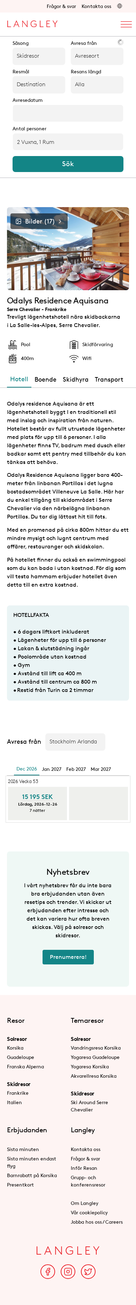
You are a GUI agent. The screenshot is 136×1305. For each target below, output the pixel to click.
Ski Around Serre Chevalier (89, 1105)
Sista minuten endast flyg (31, 1162)
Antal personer (29, 128)
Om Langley (84, 1203)
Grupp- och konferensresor (88, 1181)
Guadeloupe (20, 1057)
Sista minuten (23, 1149)
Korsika (15, 1048)
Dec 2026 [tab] (26, 769)
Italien (14, 1102)
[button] (119, 6)
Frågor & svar (61, 6)
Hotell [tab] (19, 379)
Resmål (21, 71)
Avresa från (84, 43)
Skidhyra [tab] (76, 379)
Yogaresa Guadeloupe (95, 1057)
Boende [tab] (45, 379)
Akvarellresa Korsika (93, 1076)
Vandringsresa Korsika (96, 1048)
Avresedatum (28, 100)
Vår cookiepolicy (89, 1212)
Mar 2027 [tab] (101, 769)
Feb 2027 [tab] (76, 769)
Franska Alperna (25, 1066)
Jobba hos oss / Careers (97, 1222)
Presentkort (20, 1185)
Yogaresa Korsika (90, 1066)
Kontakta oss (96, 6)
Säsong (21, 43)
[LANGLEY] (32, 22)
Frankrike (18, 1093)
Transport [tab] (109, 379)
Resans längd (86, 71)
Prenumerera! (68, 957)
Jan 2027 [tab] (51, 769)
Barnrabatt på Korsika (32, 1175)
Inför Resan (84, 1168)
